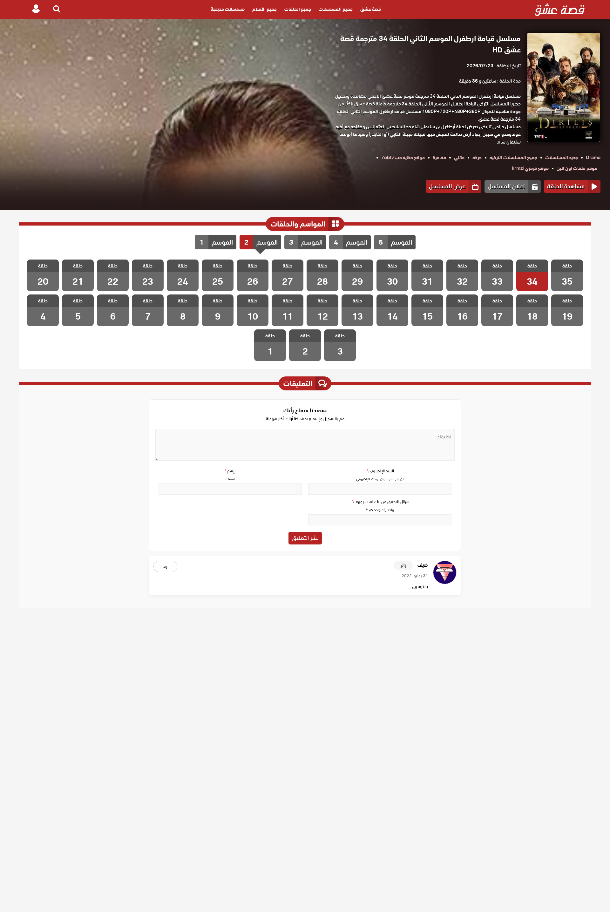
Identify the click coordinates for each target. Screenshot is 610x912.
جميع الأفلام (264, 9)
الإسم (230, 471)
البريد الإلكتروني (380, 471)
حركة (477, 157)
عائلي (459, 157)
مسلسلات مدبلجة (228, 9)
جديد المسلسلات (561, 157)
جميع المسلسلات (336, 9)
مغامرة (439, 157)
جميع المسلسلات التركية (513, 157)
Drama (593, 157)
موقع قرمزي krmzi (530, 168)
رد (165, 566)
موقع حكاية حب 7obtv (403, 157)
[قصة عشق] (560, 9)
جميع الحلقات (297, 9)
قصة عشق (370, 9)
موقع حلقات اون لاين (577, 168)
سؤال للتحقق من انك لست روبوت (380, 502)
